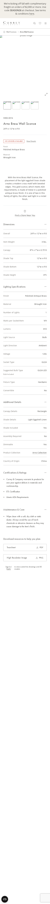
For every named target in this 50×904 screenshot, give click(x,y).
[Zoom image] (46, 94)
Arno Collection (39, 452)
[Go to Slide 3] (25, 105)
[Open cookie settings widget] (4, 899)
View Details (31, 141)
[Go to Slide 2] (16, 105)
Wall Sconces (11, 32)
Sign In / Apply (9, 568)
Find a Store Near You (25, 215)
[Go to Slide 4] (35, 105)
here (31, 13)
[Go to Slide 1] (7, 105)
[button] (25, 66)
